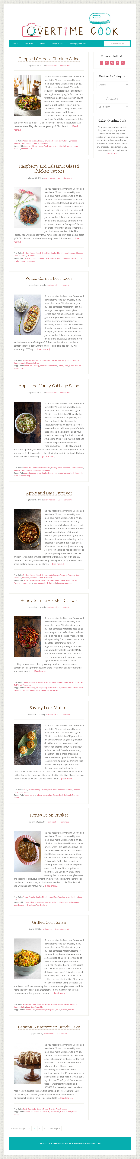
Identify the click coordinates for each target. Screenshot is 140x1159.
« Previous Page (18, 1128)
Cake (34, 1109)
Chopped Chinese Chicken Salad (49, 58)
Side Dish (25, 690)
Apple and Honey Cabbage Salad (49, 385)
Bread (25, 790)
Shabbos (73, 141)
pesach (73, 258)
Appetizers (27, 141)
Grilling (54, 1004)
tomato (71, 1010)
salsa (58, 1010)
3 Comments (62, 1034)
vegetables (45, 690)
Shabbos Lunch (19, 143)
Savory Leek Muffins (48, 707)
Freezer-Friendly (36, 253)
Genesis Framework (78, 1143)
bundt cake (35, 1112)
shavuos (25, 261)
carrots (27, 688)
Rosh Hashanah (64, 468)
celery (39, 473)
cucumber (52, 146)
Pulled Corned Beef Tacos (49, 278)
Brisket (26, 902)
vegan (38, 690)
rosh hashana (64, 473)
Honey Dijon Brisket (49, 815)
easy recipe (40, 1010)
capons (34, 258)
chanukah (44, 366)
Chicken (34, 141)
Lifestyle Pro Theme (60, 1143)
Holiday (55, 141)
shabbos (17, 149)
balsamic (27, 258)
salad (76, 146)
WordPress (91, 1143)
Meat (59, 360)
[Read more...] (43, 349)
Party (64, 360)
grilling (48, 1010)
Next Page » (54, 1128)
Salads (66, 141)
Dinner (40, 141)
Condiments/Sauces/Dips (41, 468)
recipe (56, 473)
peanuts (70, 146)
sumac (32, 690)
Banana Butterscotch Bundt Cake (49, 1027)
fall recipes (55, 580)
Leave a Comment (65, 178)
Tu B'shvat (31, 256)
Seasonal (79, 468)
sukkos (32, 261)
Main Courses (62, 253)
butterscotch (44, 1112)
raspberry (17, 261)
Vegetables (44, 143)
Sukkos (36, 143)
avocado (27, 1010)
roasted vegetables (59, 688)
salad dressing (24, 476)
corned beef (52, 366)
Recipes (56, 795)
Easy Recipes (39, 902)
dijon (32, 902)
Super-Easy (37, 470)
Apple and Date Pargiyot (49, 493)
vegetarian (54, 690)
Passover (71, 253)
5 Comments (65, 66)
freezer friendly (50, 258)
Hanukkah (48, 141)
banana (27, 1112)
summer (64, 1010)
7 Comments (64, 822)
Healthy (26, 682)
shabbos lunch (26, 149)
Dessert (39, 1109)
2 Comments (65, 393)
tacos (22, 368)
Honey (50, 473)
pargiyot (75, 580)
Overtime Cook (70, 25)
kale (64, 146)
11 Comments (64, 715)
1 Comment (64, 285)
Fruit (57, 1109)
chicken (34, 146)
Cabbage (27, 146)
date (48, 580)
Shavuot (29, 143)
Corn (33, 1010)
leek (44, 795)
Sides (66, 682)
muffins (49, 795)
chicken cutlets (40, 580)
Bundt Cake (27, 1109)
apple (26, 473)
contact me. (112, 153)
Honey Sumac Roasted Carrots (49, 600)
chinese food (43, 146)
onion (38, 688)
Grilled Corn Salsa (49, 922)
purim (61, 141)
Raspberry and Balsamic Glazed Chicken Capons (49, 168)
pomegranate (46, 688)
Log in (99, 1143)
